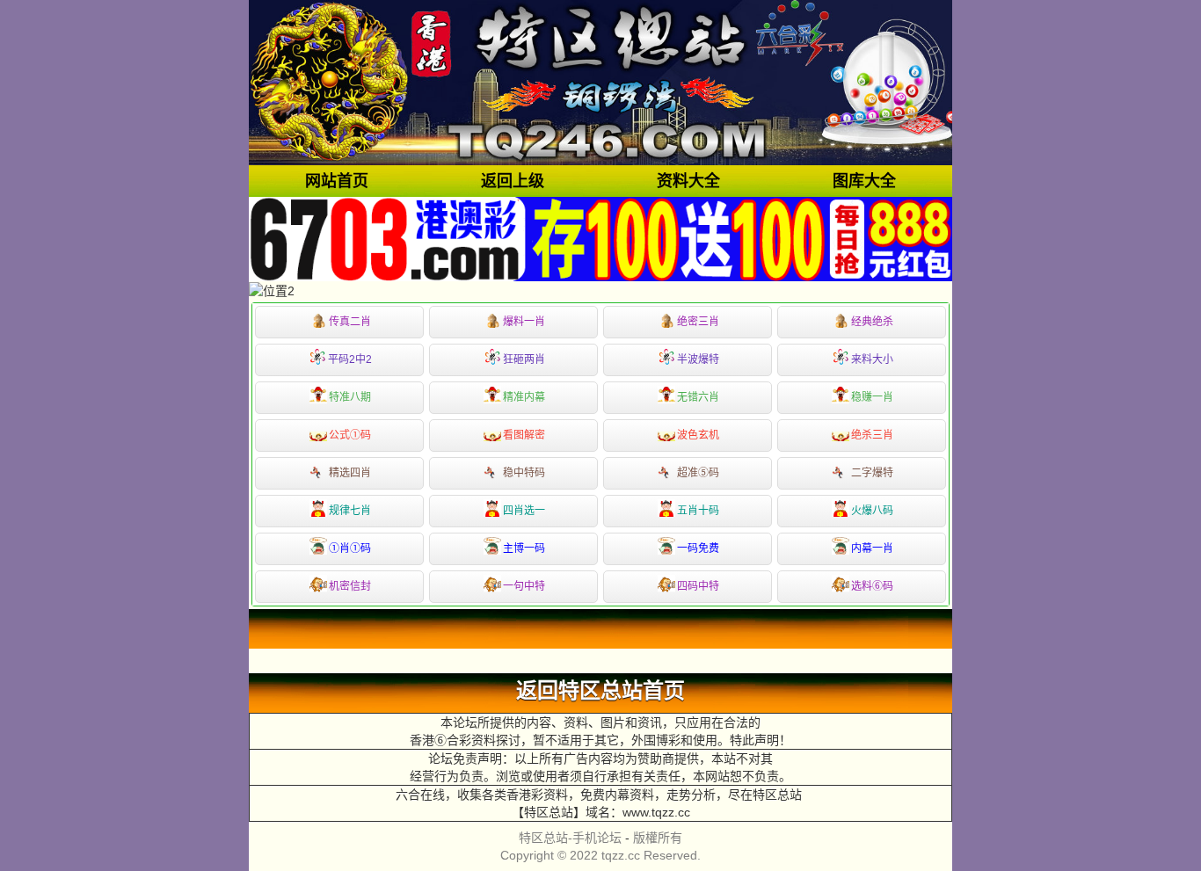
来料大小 (872, 359)
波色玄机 (698, 435)
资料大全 (688, 181)
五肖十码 (698, 510)
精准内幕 (524, 397)
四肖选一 (524, 510)
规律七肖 (350, 510)
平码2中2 (350, 359)
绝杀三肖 (872, 435)
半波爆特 (698, 359)
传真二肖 (350, 322)
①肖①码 (350, 548)
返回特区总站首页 (600, 690)
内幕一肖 (872, 548)
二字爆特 (872, 473)
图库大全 (864, 181)
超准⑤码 (698, 473)
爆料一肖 (524, 322)
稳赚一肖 (872, 397)
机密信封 (350, 586)
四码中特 (698, 586)
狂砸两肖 (524, 359)
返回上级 (512, 181)
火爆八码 (872, 510)
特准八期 (350, 397)
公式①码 (350, 435)
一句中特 (524, 586)
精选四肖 (350, 473)
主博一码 (524, 548)
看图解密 (524, 435)
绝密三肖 (698, 322)
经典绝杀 (872, 322)
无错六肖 (698, 397)
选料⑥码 (872, 586)
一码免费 (698, 548)
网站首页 (336, 181)
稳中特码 (524, 473)
